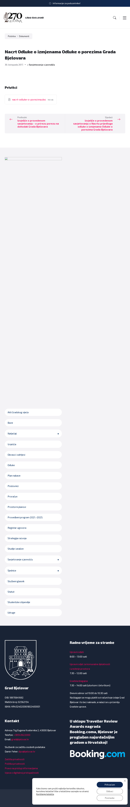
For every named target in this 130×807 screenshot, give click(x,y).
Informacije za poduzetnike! (66, 3)
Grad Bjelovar (34, 17)
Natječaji (12, 433)
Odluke (11, 465)
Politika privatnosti (15, 763)
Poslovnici (13, 486)
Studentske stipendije (19, 602)
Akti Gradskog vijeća (18, 412)
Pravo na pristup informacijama (21, 768)
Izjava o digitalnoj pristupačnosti (22, 772)
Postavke (109, 798)
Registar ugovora (17, 527)
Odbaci (109, 791)
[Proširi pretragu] (114, 18)
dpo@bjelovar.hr (27, 751)
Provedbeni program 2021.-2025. (25, 517)
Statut (11, 591)
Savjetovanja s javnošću (42, 64)
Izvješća (12, 444)
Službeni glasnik (16, 581)
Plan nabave (14, 475)
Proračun (12, 496)
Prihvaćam (110, 784)
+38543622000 (22, 734)
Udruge (11, 612)
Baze (10, 422)
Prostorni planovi (17, 506)
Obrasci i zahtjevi (16, 454)
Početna (12, 36)
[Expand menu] (124, 18)
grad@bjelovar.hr (20, 739)
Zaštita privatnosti (14, 759)
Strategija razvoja (17, 538)
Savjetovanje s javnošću (20, 559)
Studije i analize (16, 548)
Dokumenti (24, 36)
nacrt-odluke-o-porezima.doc (29, 99)
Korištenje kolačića (45, 794)
